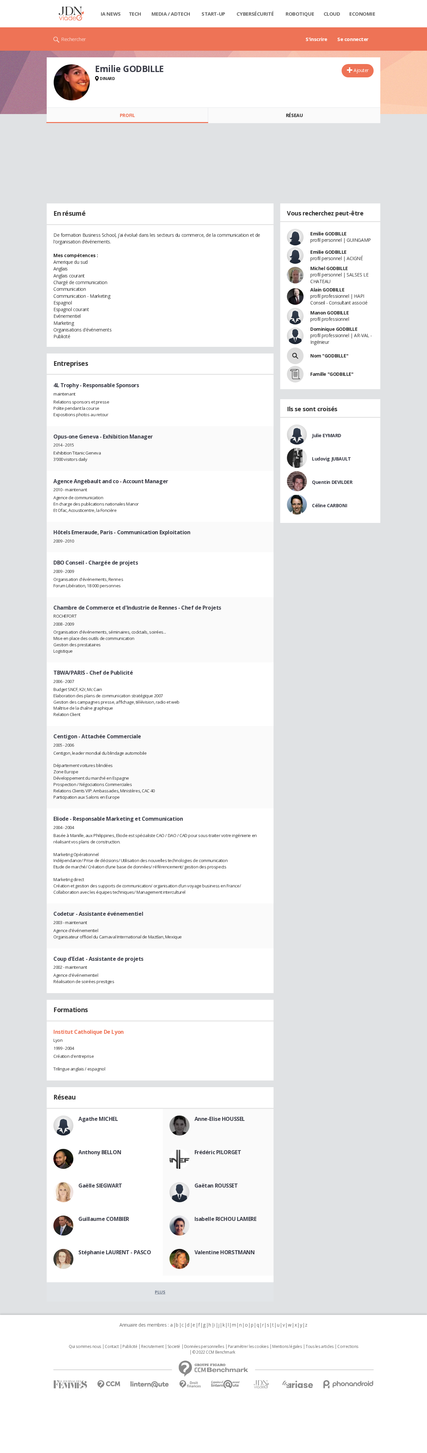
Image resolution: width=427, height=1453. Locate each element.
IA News (111, 13)
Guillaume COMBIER (103, 1219)
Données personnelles (204, 1346)
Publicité (129, 1346)
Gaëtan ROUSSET (216, 1185)
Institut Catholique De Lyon (88, 1031)
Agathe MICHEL (98, 1119)
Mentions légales (287, 1346)
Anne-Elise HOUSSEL (219, 1119)
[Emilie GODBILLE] (71, 82)
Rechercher (73, 39)
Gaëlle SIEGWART (100, 1185)
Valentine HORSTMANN (224, 1252)
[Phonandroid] (348, 1384)
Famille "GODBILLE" (331, 374)
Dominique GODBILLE (333, 329)
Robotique (300, 13)
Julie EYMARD (326, 435)
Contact (111, 1346)
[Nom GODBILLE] (295, 355)
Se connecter (353, 39)
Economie (362, 13)
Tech (135, 13)
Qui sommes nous (85, 1346)
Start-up (213, 13)
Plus (160, 1292)
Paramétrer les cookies (248, 1346)
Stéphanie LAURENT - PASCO (114, 1252)
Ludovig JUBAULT (331, 459)
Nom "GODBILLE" (329, 355)
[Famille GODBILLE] (295, 374)
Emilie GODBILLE (328, 233)
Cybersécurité (255, 13)
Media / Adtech (170, 13)
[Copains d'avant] (225, 1384)
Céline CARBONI (329, 505)
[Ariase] (297, 1384)
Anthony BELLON (99, 1152)
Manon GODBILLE (329, 312)
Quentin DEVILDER (332, 482)
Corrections (347, 1346)
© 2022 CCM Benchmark (213, 1352)
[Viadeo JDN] (261, 1384)
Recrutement (152, 1346)
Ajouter (361, 70)
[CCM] (108, 1384)
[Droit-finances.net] (190, 1384)
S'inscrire (316, 39)
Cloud (332, 13)
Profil (127, 115)
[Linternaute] (149, 1384)
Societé (173, 1346)
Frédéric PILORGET (217, 1152)
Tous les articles (320, 1346)
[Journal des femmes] (70, 1384)
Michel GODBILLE (329, 268)
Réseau (294, 115)
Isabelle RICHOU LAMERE (225, 1219)
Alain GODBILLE (327, 289)
